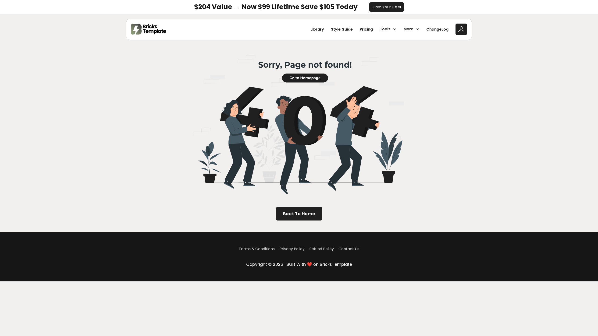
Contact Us (348, 249)
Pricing (366, 29)
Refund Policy (321, 249)
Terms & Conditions (257, 249)
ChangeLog (437, 29)
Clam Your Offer (387, 6)
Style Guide (342, 29)
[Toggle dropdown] (394, 29)
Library (317, 29)
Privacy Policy (292, 249)
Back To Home (299, 214)
